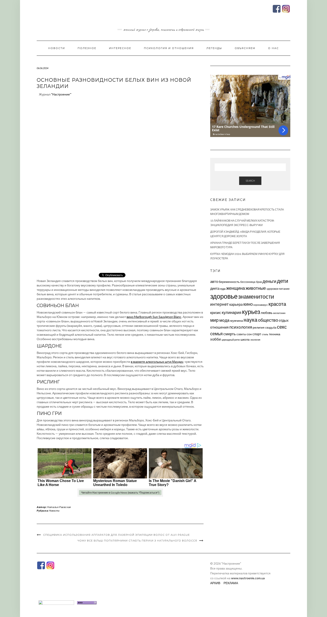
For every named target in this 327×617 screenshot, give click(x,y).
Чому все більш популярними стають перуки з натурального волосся (137, 540)
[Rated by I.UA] (56, 602)
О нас (273, 48)
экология (255, 339)
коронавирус (260, 304)
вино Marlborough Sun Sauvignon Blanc (154, 317)
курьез (251, 311)
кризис (215, 312)
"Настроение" (61, 94)
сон (249, 334)
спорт (256, 334)
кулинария (231, 312)
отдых (284, 320)
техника (274, 334)
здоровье (224, 296)
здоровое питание (278, 288)
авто (214, 281)
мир (214, 320)
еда (223, 288)
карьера (236, 304)
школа (245, 339)
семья (216, 333)
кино (248, 304)
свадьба (270, 327)
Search (250, 180)
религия (258, 327)
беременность (229, 282)
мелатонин (279, 312)
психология (240, 326)
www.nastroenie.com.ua (248, 578)
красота (277, 304)
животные (256, 288)
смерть (229, 333)
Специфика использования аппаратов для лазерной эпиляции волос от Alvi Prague (116, 534)
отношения (219, 327)
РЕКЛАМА (231, 583)
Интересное (120, 48)
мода (224, 320)
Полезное (87, 48)
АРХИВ (215, 583)
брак (259, 282)
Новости (56, 48)
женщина (235, 288)
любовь (266, 313)
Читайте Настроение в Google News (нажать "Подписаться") (120, 492)
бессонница (247, 282)
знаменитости (256, 296)
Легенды (214, 48)
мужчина (236, 320)
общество (268, 320)
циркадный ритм (231, 339)
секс (282, 327)
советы (241, 334)
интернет (219, 304)
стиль (265, 334)
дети (282, 281)
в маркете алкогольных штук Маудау (157, 361)
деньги (269, 281)
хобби (215, 339)
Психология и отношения (169, 48)
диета (215, 288)
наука (250, 320)
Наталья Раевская (59, 507)
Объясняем (245, 48)
